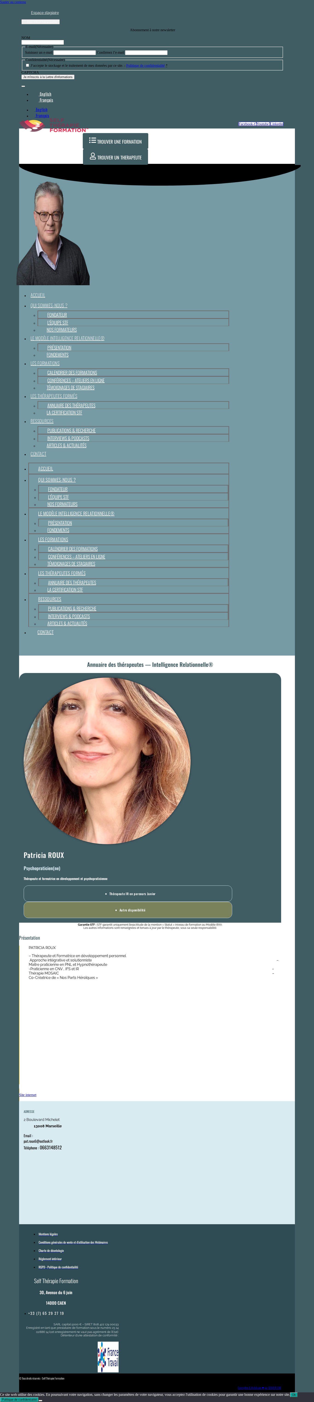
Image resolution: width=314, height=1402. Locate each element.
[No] (40, 1400)
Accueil (38, 294)
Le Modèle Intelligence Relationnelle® (67, 338)
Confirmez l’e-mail (110, 52)
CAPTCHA (30, 72)
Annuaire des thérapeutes (71, 405)
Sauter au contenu (13, 2)
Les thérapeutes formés (54, 395)
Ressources (42, 420)
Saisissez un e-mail (38, 52)
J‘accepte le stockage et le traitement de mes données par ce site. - (99, 65)
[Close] (23, 86)
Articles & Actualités (66, 445)
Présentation (59, 347)
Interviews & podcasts (68, 438)
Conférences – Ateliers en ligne (76, 380)
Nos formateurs (62, 329)
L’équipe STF (57, 322)
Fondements (58, 354)
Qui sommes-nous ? (49, 305)
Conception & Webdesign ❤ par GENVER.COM (259, 1388)
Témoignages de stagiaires (70, 387)
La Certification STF (64, 412)
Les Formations (45, 363)
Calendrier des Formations (72, 372)
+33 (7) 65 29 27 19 (46, 1313)
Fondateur (57, 314)
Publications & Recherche (71, 430)
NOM (25, 38)
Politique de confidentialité (145, 65)
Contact (38, 453)
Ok (294, 1394)
